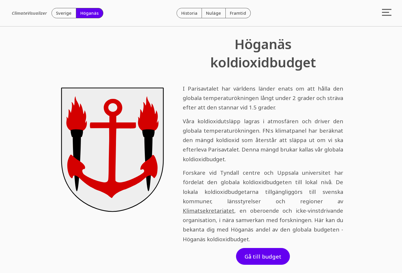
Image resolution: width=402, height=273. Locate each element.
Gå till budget (263, 256)
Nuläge (213, 13)
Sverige (64, 13)
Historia (189, 13)
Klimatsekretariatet (208, 210)
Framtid (238, 13)
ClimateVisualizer (29, 13)
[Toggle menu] (387, 12)
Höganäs (89, 13)
